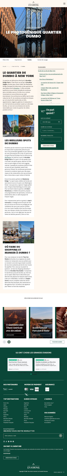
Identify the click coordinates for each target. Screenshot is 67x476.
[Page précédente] (4, 342)
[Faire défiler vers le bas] (51, 102)
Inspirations (18, 60)
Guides (30, 60)
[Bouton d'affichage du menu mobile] (64, 3)
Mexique (5, 408)
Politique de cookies (49, 420)
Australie (5, 410)
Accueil (4, 66)
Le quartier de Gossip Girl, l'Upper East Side (52, 83)
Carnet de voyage (43, 60)
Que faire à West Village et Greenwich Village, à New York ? (52, 94)
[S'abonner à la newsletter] (60, 435)
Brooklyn (16, 88)
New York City (15, 66)
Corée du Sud (6, 420)
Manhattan (8, 157)
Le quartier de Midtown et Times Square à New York (50, 99)
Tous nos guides (57, 342)
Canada (5, 407)
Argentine (5, 414)
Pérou (4, 416)
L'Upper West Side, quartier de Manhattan (50, 88)
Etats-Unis (6, 403)
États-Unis (6, 60)
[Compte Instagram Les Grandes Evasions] (4, 442)
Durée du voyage (46, 127)
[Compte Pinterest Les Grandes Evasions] (13, 442)
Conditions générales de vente (52, 418)
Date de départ (45, 118)
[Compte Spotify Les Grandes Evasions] (8, 442)
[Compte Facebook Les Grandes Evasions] (11, 442)
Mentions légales (48, 416)
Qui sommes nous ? (49, 403)
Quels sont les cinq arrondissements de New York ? (51, 75)
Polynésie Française (8, 422)
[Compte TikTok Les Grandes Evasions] (6, 442)
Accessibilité (47, 422)
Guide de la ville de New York (46, 71)
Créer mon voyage (48, 145)
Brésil (4, 412)
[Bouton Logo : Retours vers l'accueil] (33, 3)
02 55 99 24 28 (6, 453)
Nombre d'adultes (47, 135)
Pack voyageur (48, 405)
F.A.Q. (45, 407)
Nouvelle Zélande (8, 418)
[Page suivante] (9, 342)
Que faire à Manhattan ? (46, 79)
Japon (4, 405)
